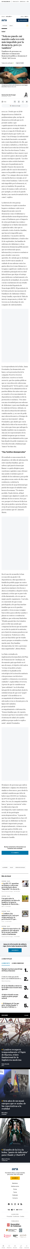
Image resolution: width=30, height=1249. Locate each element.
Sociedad (4, 25)
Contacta (15, 1198)
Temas (15, 1192)
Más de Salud (6, 876)
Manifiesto (15, 1183)
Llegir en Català (20, 63)
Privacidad (9, 1216)
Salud (11, 25)
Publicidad (15, 1195)
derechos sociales (20, 867)
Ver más (26, 1015)
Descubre (5, 1015)
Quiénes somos (15, 1186)
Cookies (22, 1216)
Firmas (15, 1189)
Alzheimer (4, 867)
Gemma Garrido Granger (9, 95)
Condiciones (16, 1216)
